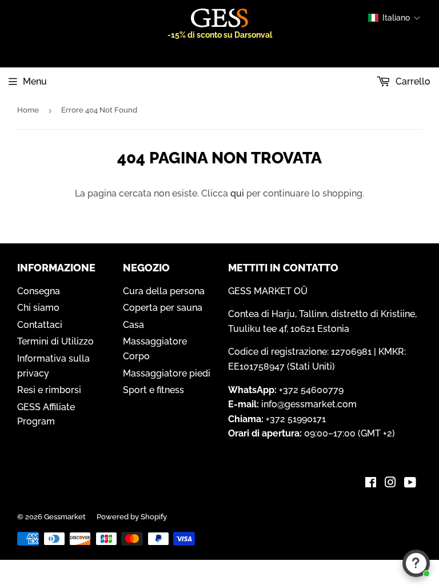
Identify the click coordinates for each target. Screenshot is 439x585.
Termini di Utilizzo (55, 341)
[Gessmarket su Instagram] (390, 483)
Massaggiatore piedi (166, 373)
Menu (35, 81)
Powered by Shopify (132, 516)
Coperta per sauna (162, 307)
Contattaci (39, 324)
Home (28, 110)
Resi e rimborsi (49, 389)
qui (237, 193)
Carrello (411, 81)
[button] (394, 17)
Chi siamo (38, 307)
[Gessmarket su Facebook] (371, 483)
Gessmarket (65, 516)
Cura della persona (164, 291)
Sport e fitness (153, 389)
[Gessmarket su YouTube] (410, 483)
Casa (133, 324)
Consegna (38, 291)
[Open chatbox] (416, 563)
